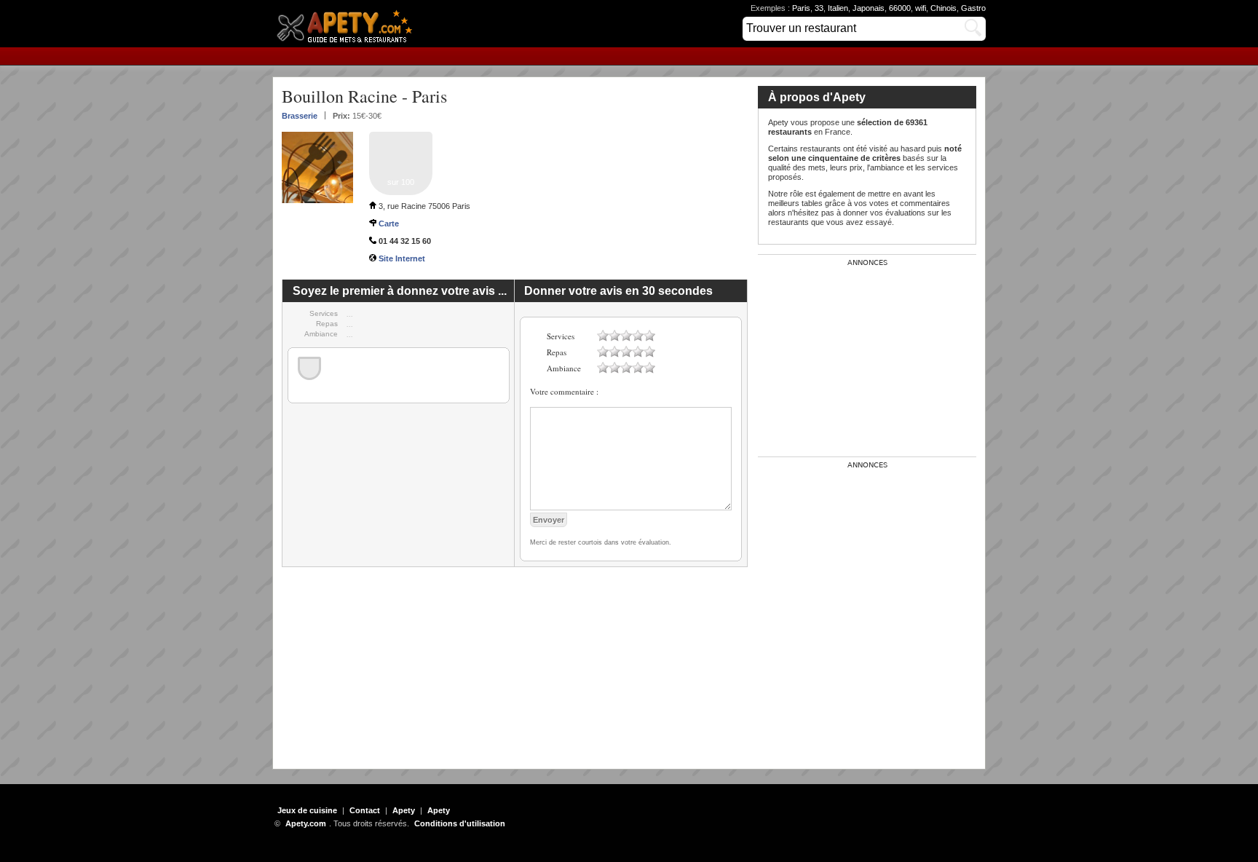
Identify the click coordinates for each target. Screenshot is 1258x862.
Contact (364, 810)
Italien (838, 8)
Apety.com (348, 23)
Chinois (943, 8)
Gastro (973, 8)
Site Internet (402, 258)
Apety (403, 810)
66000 (900, 8)
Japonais (868, 8)
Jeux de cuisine (307, 810)
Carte (389, 223)
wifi (920, 8)
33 (819, 8)
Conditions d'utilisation (459, 823)
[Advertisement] (515, 668)
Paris (801, 8)
